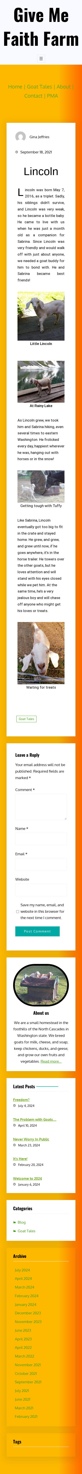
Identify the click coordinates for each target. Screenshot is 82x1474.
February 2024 (26, 1295)
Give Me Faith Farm (41, 26)
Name (21, 828)
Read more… (51, 1061)
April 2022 (23, 1347)
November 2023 (28, 1321)
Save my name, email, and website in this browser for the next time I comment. (42, 911)
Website (22, 879)
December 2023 (28, 1313)
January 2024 (25, 1304)
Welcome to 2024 (27, 1178)
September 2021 (28, 1382)
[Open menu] (41, 58)
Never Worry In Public (31, 1139)
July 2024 (22, 1270)
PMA (52, 95)
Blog (22, 1222)
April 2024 (23, 1278)
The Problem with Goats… (34, 1119)
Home (15, 86)
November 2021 (28, 1364)
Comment (25, 789)
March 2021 (24, 1408)
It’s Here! (20, 1159)
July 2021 (22, 1390)
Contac (32, 95)
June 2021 (22, 1399)
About (64, 86)
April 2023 (23, 1339)
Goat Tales (39, 86)
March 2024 (24, 1287)
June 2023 (23, 1330)
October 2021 (26, 1373)
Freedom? (21, 1100)
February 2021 (26, 1416)
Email (21, 854)
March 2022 (24, 1356)
